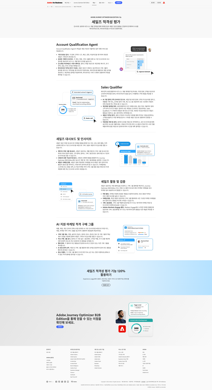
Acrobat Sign (73, 361)
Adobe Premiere (98, 368)
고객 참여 (48, 360)
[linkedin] (65, 382)
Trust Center (145, 370)
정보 (143, 352)
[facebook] (56, 382)
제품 (52, 6)
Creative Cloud (73, 368)
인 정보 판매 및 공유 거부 (152, 381)
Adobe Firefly (97, 357)
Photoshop (96, 366)
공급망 (144, 368)
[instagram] (59, 382)
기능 (94, 2)
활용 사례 (101, 2)
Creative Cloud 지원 (123, 361)
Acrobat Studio (73, 363)
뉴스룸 (144, 361)
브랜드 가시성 (49, 365)
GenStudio (72, 374)
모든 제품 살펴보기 (74, 352)
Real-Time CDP (73, 377)
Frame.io (72, 372)
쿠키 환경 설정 (137, 381)
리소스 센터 (121, 352)
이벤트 (144, 359)
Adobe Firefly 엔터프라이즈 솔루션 (77, 359)
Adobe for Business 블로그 (124, 357)
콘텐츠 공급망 (49, 362)
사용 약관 (131, 381)
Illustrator (96, 363)
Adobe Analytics (74, 354)
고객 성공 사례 (121, 354)
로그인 (153, 2)
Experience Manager (74, 370)
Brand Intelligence (74, 366)
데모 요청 (48, 352)
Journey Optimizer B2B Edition (81, 2)
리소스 (109, 2)
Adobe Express (73, 357)
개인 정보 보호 (125, 381)
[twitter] (62, 382)
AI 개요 (144, 354)
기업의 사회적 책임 (146, 363)
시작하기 (118, 3)
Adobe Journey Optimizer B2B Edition (63, 6)
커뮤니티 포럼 (121, 363)
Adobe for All (145, 372)
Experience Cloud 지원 (123, 359)
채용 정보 (144, 357)
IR (143, 366)
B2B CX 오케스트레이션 (51, 367)
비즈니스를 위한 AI (50, 369)
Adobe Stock (97, 359)
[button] (49, 382)
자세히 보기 (106, 285)
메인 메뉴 (67, 2)
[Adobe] (164, 2)
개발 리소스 (121, 366)
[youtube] (68, 382)
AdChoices (163, 381)
